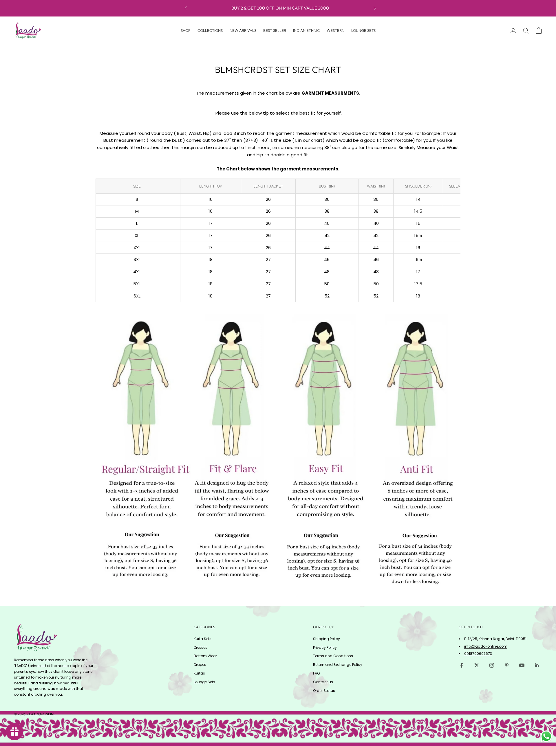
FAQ (316, 673)
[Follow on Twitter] (477, 665)
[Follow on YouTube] (522, 665)
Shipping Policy (326, 638)
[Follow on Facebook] (461, 665)
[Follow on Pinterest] (507, 665)
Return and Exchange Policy (337, 664)
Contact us (323, 681)
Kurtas (199, 673)
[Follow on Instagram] (492, 665)
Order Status (324, 690)
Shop (186, 30)
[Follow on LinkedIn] (537, 665)
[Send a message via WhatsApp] (546, 736)
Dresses (200, 647)
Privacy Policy (325, 647)
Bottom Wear (205, 655)
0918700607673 (478, 653)
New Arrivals (243, 30)
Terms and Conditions (333, 655)
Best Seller (274, 30)
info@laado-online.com (485, 646)
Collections (210, 30)
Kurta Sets (202, 638)
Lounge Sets (363, 30)
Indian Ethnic (306, 30)
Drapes (200, 664)
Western (335, 30)
